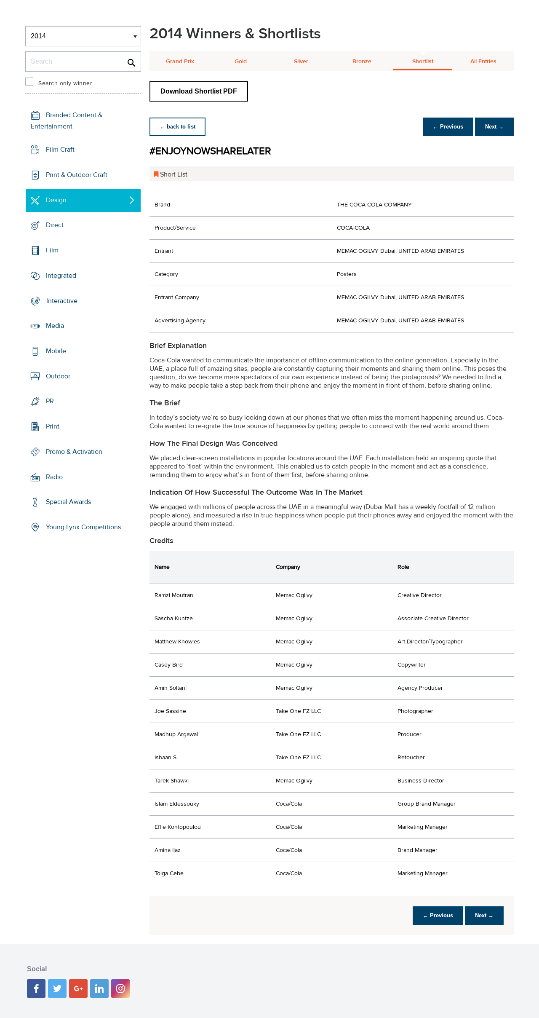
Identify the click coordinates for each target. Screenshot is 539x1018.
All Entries (483, 61)
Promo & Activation (74, 451)
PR (50, 401)
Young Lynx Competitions (83, 527)
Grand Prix (180, 61)
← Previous (448, 126)
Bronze (361, 61)
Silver (301, 61)
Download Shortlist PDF (198, 91)
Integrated (61, 275)
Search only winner (65, 83)
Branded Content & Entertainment (66, 121)
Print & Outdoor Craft (76, 175)
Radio (54, 477)
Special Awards (68, 502)
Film (52, 250)
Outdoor (58, 376)
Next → (494, 126)
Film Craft (60, 149)
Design (56, 200)
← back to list (177, 126)
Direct (55, 225)
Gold (241, 61)
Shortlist (422, 61)
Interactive (61, 300)
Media (55, 325)
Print (52, 426)
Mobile (56, 351)
